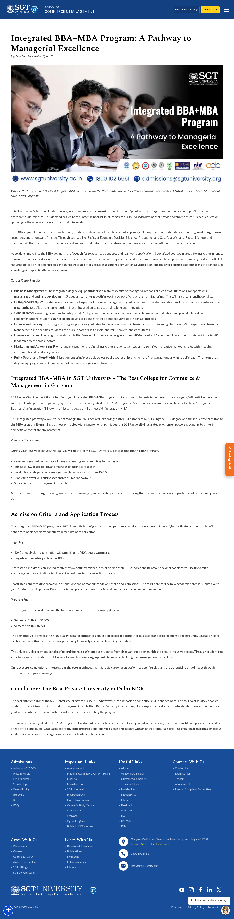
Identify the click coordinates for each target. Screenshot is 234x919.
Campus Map (139, 843)
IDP (123, 826)
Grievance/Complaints (134, 778)
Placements (20, 846)
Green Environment (78, 799)
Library (125, 799)
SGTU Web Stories (24, 872)
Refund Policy (21, 789)
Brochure (18, 794)
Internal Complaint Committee (193, 789)
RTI (15, 799)
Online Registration (229, 459)
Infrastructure (75, 784)
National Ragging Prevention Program (89, 773)
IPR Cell (126, 821)
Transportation (130, 784)
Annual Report (75, 768)
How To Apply (21, 773)
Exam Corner (182, 773)
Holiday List (128, 789)
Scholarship (20, 784)
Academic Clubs (184, 784)
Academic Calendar (132, 773)
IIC (123, 815)
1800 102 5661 (140, 853)
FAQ (16, 805)
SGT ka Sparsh (75, 810)
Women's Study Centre (80, 805)
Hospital (72, 778)
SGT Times (127, 810)
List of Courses (22, 778)
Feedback (127, 805)
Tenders (179, 778)
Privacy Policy (195, 907)
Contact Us (181, 768)
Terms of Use (215, 907)
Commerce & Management (70, 9)
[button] (8, 911)
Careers (17, 851)
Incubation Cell (76, 794)
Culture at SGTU (23, 856)
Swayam (72, 815)
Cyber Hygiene (76, 821)
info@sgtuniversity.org (144, 865)
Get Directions (160, 843)
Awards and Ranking (25, 861)
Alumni (125, 768)
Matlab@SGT (129, 794)
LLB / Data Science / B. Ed (186, 10)
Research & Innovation (80, 846)
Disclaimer (177, 907)
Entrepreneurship (77, 861)
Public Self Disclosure (80, 826)
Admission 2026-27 (24, 768)
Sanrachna (73, 856)
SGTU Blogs (20, 867)
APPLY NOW (210, 9)
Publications (74, 851)
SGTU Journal (75, 789)
